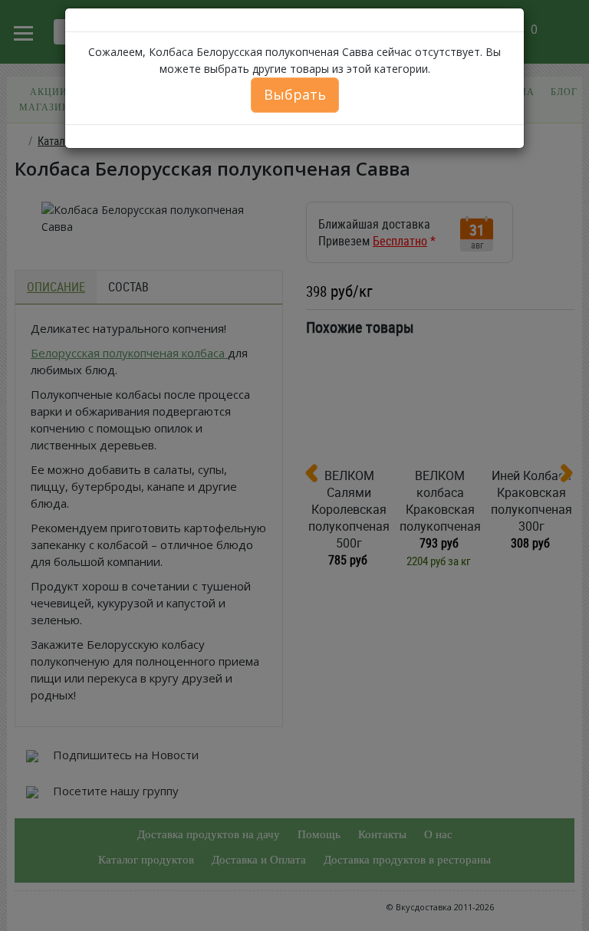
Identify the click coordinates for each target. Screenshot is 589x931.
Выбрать (295, 94)
